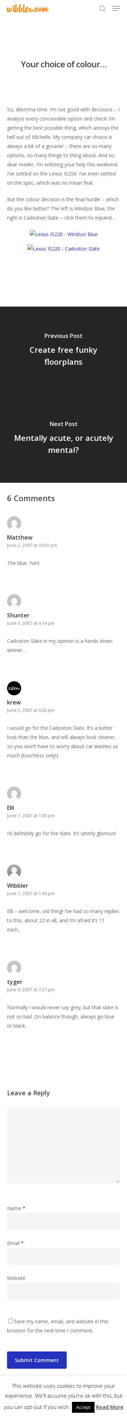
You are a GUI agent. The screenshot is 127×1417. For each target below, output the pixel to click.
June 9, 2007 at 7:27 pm (31, 989)
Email (15, 1243)
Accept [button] (83, 1407)
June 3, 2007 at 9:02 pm (31, 710)
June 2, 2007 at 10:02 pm (32, 545)
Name (16, 1208)
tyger (15, 982)
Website (16, 1278)
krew (14, 702)
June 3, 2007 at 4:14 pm (31, 623)
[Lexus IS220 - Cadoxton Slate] (63, 248)
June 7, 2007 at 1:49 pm (31, 893)
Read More (109, 1406)
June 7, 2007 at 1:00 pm (31, 815)
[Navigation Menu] (116, 8)
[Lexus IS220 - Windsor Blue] (64, 234)
